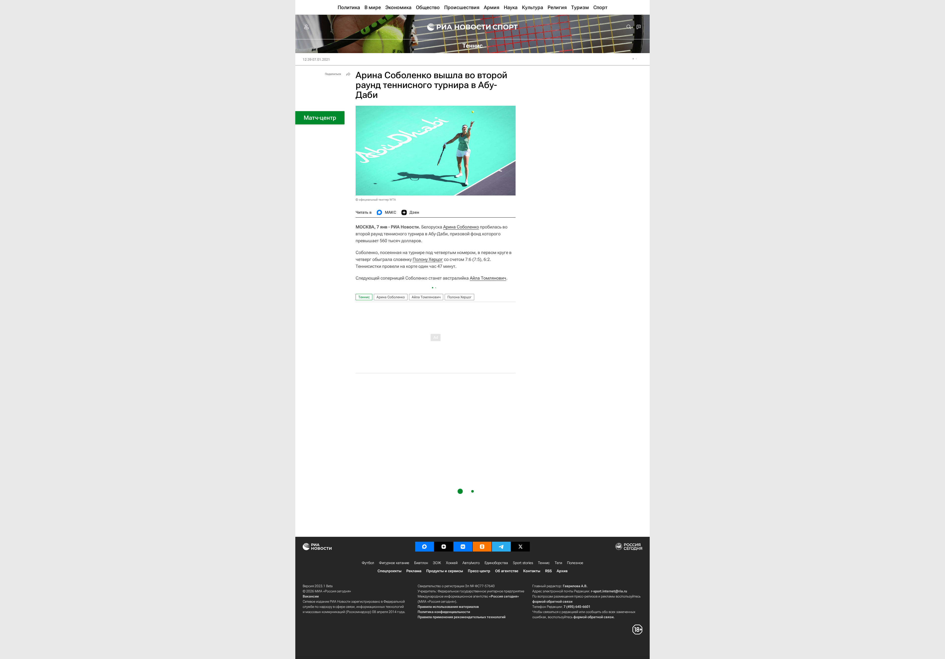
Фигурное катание (394, 563)
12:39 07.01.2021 (316, 59)
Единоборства (496, 563)
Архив (562, 571)
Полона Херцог (459, 297)
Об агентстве (506, 571)
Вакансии (311, 596)
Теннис (364, 297)
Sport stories (523, 563)
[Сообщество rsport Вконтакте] (463, 547)
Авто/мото (471, 563)
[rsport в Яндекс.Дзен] (443, 547)
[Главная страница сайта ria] (456, 27)
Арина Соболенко (461, 226)
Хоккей (451, 563)
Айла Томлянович (488, 278)
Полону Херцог (428, 259)
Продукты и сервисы (444, 571)
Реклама (413, 571)
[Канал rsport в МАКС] (424, 547)
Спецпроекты (389, 571)
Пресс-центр (479, 571)
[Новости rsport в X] (520, 547)
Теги (558, 563)
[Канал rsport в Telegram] (501, 547)
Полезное (575, 563)
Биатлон (421, 563)
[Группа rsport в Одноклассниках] (482, 547)
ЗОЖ (437, 563)
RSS (548, 571)
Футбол (368, 563)
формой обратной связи (552, 601)
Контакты (531, 571)
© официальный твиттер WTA (376, 199)
